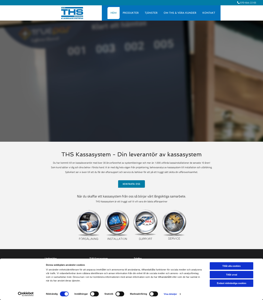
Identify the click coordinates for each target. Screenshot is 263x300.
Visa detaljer (170, 294)
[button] (176, 85)
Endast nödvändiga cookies (231, 283)
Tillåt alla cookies (231, 266)
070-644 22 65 (248, 2)
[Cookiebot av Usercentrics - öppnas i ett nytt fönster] (25, 294)
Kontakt (208, 13)
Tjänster (151, 13)
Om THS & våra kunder (180, 13)
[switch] (94, 293)
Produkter (131, 13)
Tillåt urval (231, 274)
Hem (113, 13)
